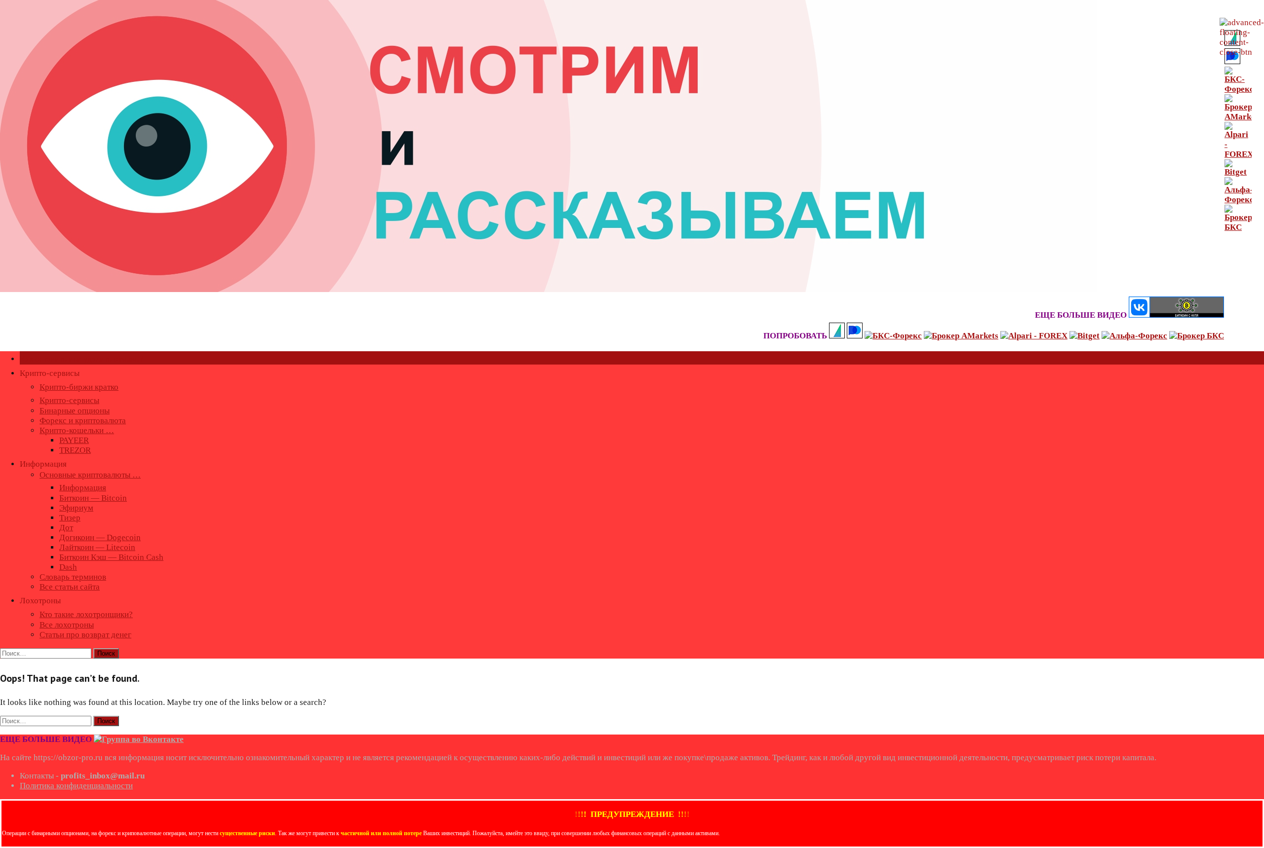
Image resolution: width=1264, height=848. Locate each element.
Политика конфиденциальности (76, 785)
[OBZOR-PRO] (548, 289)
